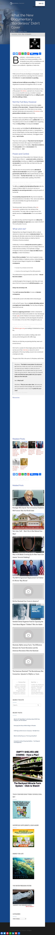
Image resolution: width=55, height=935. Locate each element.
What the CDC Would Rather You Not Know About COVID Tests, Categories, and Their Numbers (27, 720)
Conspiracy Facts (22, 31)
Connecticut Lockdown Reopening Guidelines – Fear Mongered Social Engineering (27, 741)
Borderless (24, 91)
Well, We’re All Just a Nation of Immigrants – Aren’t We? (16, 468)
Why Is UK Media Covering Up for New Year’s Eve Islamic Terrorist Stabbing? (31, 452)
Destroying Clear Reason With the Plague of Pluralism (25, 725)
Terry (14, 31)
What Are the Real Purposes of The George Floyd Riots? (25, 736)
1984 (18, 315)
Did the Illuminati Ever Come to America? (23, 467)
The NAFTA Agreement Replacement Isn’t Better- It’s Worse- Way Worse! (39, 452)
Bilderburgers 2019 (20, 328)
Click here (25, 350)
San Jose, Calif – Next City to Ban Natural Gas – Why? (23, 451)
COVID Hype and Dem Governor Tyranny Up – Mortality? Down (26, 730)
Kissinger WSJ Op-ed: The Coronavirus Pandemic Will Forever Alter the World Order (16, 452)
